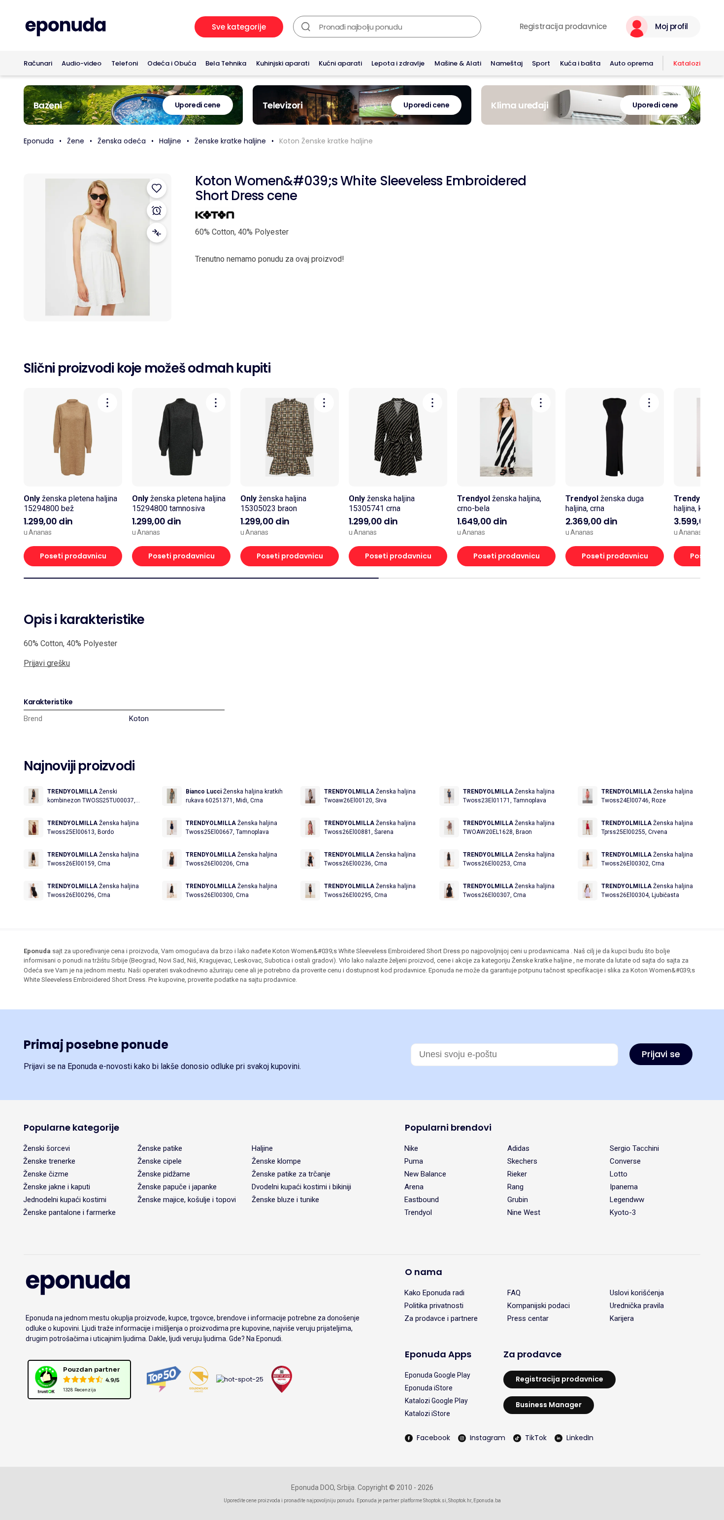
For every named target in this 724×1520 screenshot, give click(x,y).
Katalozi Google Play (436, 1401)
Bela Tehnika (225, 63)
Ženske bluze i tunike (285, 1199)
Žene (75, 141)
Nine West (523, 1212)
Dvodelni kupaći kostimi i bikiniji (301, 1186)
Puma (413, 1161)
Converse (625, 1161)
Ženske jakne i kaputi (56, 1186)
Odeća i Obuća (171, 63)
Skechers (522, 1161)
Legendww (627, 1199)
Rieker (517, 1174)
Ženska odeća (122, 141)
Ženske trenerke (49, 1161)
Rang (515, 1186)
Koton (139, 718)
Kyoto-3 (623, 1212)
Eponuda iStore (429, 1388)
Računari (38, 63)
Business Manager (549, 1405)
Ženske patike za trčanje (291, 1174)
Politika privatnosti (433, 1305)
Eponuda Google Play (437, 1375)
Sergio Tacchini (634, 1148)
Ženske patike (159, 1148)
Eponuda (39, 141)
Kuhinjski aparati (282, 63)
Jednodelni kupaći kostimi (64, 1199)
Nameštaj (507, 63)
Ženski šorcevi (46, 1148)
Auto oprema (631, 63)
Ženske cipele (159, 1161)
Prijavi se (661, 1054)
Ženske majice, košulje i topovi (186, 1199)
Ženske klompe (276, 1161)
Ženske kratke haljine (230, 141)
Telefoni (124, 63)
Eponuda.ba (487, 1500)
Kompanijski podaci (538, 1305)
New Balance (425, 1174)
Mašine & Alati (457, 63)
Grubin (517, 1199)
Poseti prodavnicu (73, 556)
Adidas (518, 1148)
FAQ (514, 1292)
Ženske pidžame (163, 1174)
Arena (414, 1186)
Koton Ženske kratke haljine (326, 141)
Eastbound (421, 1199)
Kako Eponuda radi (434, 1292)
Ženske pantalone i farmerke (69, 1212)
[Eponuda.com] (65, 27)
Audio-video (81, 63)
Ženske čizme (45, 1174)
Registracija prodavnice (563, 26)
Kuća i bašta (580, 63)
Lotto (618, 1174)
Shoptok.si (434, 1500)
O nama (423, 1272)
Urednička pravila (637, 1305)
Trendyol (418, 1212)
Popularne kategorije (71, 1127)
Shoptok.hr (459, 1500)
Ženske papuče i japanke (177, 1186)
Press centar (528, 1318)
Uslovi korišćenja (637, 1292)
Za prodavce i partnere (441, 1318)
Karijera (622, 1318)
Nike (411, 1148)
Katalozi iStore (427, 1413)
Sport (541, 63)
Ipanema (624, 1186)
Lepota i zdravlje (398, 63)
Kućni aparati (340, 63)
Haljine (170, 141)
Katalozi (686, 63)
